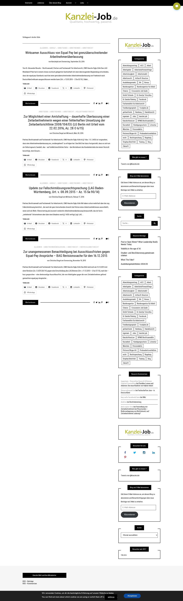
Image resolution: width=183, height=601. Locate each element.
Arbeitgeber (62, 48)
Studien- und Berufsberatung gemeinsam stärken (137, 254)
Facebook (142, 99)
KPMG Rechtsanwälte (146, 121)
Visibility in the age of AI (131, 248)
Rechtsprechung (136, 138)
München (126, 129)
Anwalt (53, 48)
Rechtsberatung (135, 402)
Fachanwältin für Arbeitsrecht (134, 104)
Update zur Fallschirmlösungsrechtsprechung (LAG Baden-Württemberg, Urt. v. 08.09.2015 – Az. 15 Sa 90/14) (66, 190)
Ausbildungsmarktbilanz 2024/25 (134, 264)
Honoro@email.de (128, 390)
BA (140, 82)
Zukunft (126, 146)
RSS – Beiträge (28, 581)
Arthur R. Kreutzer (141, 78)
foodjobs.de (144, 108)
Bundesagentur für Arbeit (146, 87)
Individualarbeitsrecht (89, 247)
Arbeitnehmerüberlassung (54, 247)
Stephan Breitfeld (129, 142)
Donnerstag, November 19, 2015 (75, 261)
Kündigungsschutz (140, 125)
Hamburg (138, 112)
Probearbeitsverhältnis (148, 133)
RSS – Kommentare (30, 583)
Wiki (144, 397)
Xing (149, 142)
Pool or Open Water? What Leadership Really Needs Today (139, 243)
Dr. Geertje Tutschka (144, 95)
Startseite (28, 3)
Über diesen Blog (55, 3)
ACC (142, 65)
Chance (125, 91)
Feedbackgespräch (129, 108)
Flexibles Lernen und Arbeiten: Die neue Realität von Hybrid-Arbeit (137, 384)
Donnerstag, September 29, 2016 (73, 62)
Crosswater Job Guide (139, 91)
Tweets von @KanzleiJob (130, 164)
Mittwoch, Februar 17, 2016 (75, 197)
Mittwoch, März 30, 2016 (74, 133)
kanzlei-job (143, 116)
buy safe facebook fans (130, 397)
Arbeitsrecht (87, 48)
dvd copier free (127, 407)
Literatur (153, 125)
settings (111, 597)
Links (82, 3)
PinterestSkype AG (130, 133)
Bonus (146, 82)
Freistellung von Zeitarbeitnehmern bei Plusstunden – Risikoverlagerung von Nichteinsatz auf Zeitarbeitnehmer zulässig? (135, 410)
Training (142, 142)
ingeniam (126, 116)
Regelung (148, 138)
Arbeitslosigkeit (128, 74)
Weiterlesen (30, 103)
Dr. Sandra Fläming (129, 99)
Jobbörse (40, 3)
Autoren (69, 3)
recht (125, 138)
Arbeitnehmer (74, 48)
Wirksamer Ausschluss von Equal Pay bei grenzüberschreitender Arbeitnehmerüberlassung (66, 55)
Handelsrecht (149, 112)
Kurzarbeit (126, 125)
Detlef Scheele (128, 95)
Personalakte (137, 129)
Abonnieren (129, 203)
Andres (124, 402)
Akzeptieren (132, 596)
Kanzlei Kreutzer (129, 121)
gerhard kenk (127, 112)
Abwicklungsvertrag (130, 65)
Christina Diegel (57, 133)
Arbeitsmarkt (142, 74)
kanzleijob (55, 62)
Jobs (134, 116)
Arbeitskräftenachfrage (143, 70)
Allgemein (44, 48)
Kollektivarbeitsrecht (85, 112)
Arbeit (149, 65)
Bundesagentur (128, 87)
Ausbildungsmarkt (129, 82)
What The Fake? (127, 259)
